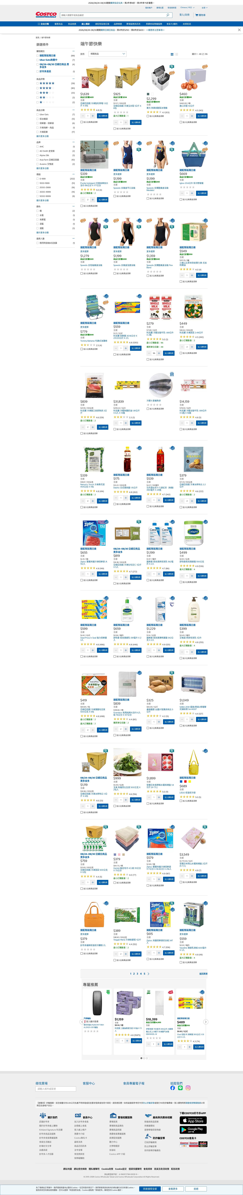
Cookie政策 (107, 1169)
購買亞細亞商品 (108, 30)
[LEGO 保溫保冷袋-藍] (181, 781)
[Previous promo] (82, 1021)
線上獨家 (86, 24)
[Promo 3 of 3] (147, 1058)
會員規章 (148, 1169)
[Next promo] (205, 1021)
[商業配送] (191, 24)
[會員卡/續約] (177, 24)
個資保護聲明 (135, 1169)
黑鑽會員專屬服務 (154, 24)
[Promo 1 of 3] (141, 1058)
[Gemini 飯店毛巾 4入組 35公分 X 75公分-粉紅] (119, 854)
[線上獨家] (90, 24)
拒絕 (196, 1188)
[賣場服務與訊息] (140, 24)
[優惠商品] (63, 24)
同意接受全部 (150, 1188)
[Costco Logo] (46, 15)
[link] (94, 91)
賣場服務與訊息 (133, 24)
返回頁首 (203, 973)
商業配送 (187, 24)
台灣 (203, 8)
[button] (169, 15)
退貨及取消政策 (161, 1169)
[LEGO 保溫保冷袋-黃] (189, 781)
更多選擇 (117, 174)
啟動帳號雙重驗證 (193, 1103)
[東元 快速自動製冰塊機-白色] (152, 94)
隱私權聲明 (94, 1169)
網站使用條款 (80, 1169)
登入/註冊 (184, 14)
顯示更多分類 (42, 136)
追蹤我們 (176, 1083)
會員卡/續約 (172, 24)
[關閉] (239, 30)
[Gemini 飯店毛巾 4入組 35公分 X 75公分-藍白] (115, 854)
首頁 (37, 37)
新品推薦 (72, 24)
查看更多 (173, 1188)
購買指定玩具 (116, 3)
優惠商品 (59, 24)
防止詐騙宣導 (148, 1103)
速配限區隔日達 (102, 24)
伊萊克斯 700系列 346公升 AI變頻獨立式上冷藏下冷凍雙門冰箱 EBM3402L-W (159, 1031)
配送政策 (175, 1169)
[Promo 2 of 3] (144, 1058)
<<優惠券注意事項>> (155, 30)
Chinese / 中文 (186, 7)
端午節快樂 (45, 37)
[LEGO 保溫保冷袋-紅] (185, 781)
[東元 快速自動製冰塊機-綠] (148, 94)
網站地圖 (67, 1169)
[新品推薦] (76, 24)
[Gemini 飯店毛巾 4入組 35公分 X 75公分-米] (123, 854)
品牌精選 (118, 24)
